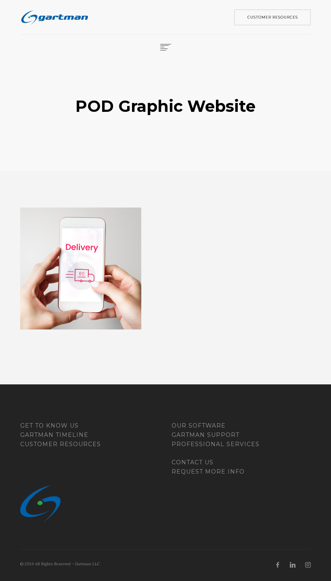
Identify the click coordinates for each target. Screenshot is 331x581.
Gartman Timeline (54, 434)
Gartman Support (205, 434)
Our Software (199, 425)
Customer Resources (60, 444)
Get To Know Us (49, 425)
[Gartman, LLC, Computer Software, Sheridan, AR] (50, 469)
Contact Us (193, 462)
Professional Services (216, 444)
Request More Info (208, 471)
